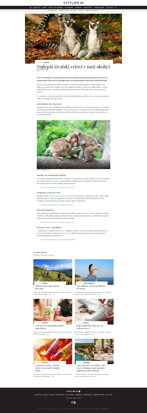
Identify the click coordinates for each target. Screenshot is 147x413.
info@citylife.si (105, 409)
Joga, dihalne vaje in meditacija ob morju (90, 287)
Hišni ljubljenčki (92, 10)
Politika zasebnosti (86, 409)
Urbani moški (99, 7)
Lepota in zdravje (56, 7)
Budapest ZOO (85, 213)
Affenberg (82, 107)
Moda (44, 7)
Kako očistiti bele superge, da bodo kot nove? (89, 327)
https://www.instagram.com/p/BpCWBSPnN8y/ (57, 239)
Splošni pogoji (70, 409)
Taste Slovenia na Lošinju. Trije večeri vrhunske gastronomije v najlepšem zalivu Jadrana (90, 368)
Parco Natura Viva (55, 181)
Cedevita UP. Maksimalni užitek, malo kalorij (49, 327)
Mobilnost (88, 7)
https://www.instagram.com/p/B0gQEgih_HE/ (57, 222)
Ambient (78, 7)
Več (50, 294)
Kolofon (77, 409)
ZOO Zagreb (67, 233)
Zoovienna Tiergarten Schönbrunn (63, 196)
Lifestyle (36, 7)
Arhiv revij (77, 398)
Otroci (74, 10)
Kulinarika (69, 7)
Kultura (109, 7)
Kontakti (69, 398)
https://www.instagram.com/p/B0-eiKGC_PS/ (56, 205)
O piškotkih (96, 409)
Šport (81, 10)
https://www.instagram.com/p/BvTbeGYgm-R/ (57, 187)
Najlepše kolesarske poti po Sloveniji (47, 287)
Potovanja (52, 10)
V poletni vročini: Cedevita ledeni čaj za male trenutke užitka (47, 368)
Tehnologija (64, 10)
